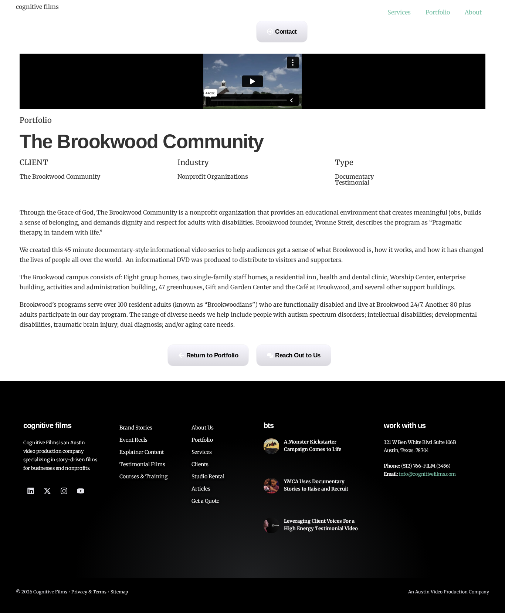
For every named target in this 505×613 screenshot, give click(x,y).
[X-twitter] (47, 491)
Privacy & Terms (88, 592)
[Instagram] (64, 491)
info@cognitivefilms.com (427, 474)
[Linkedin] (30, 491)
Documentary (354, 176)
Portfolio (438, 12)
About (473, 12)
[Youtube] (80, 491)
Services (399, 12)
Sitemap (119, 592)
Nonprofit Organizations (212, 176)
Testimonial (352, 182)
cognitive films (37, 6)
